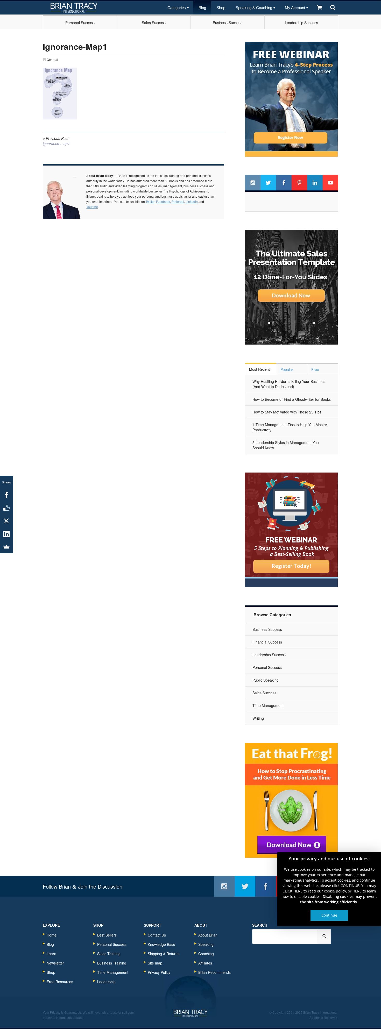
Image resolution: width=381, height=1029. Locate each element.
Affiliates (205, 963)
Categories (176, 7)
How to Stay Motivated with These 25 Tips (286, 412)
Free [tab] (315, 369)
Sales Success (154, 22)
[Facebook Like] (6, 508)
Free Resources (60, 981)
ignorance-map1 (56, 141)
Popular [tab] (286, 369)
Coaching (206, 953)
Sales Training (109, 953)
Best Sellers (107, 935)
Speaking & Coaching (254, 7)
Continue (329, 915)
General (52, 59)
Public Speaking (265, 680)
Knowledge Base (161, 944)
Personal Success (80, 22)
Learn (51, 953)
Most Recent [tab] (259, 369)
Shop (220, 7)
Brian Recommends (214, 972)
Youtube (92, 206)
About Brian (207, 935)
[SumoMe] (6, 546)
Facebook (163, 201)
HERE (357, 891)
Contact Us (157, 935)
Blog (202, 7)
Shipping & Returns (163, 953)
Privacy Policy (159, 972)
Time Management (268, 705)
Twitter (150, 201)
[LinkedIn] (6, 533)
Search (259, 925)
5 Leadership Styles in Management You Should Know (285, 445)
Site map (155, 963)
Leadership (106, 981)
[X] (6, 520)
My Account (295, 7)
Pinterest (178, 201)
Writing (258, 718)
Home (52, 935)
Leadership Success (301, 22)
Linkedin (192, 201)
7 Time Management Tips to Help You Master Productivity (289, 427)
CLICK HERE (292, 891)
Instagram (252, 182)
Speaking (206, 944)
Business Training (111, 963)
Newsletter (55, 963)
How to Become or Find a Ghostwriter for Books (291, 399)
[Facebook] (6, 495)
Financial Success (267, 642)
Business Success (227, 22)
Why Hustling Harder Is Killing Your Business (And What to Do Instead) (288, 384)
